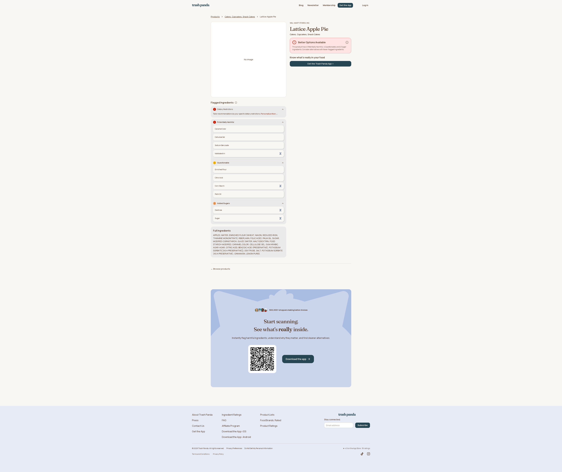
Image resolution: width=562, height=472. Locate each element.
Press (195, 420)
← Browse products (220, 268)
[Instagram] (368, 453)
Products (215, 16)
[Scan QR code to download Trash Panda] (262, 359)
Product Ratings (268, 425)
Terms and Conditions (200, 454)
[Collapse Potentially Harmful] (283, 122)
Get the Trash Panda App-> (320, 63)
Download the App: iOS (234, 431)
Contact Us (198, 425)
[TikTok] (362, 453)
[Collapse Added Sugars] (283, 203)
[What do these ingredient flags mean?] (235, 102)
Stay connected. (332, 420)
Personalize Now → (269, 114)
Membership (329, 5)
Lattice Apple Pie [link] (268, 16)
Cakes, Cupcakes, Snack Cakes (240, 16)
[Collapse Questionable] (283, 163)
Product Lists (267, 414)
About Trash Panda (202, 414)
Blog (301, 5)
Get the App (345, 5)
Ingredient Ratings (231, 414)
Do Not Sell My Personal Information (258, 448)
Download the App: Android (236, 437)
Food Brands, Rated (270, 420)
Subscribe (363, 425)
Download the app (296, 359)
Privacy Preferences (234, 448)
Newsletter (313, 5)
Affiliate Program (231, 425)
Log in (365, 5)
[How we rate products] (347, 42)
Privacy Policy (218, 454)
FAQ (224, 420)
